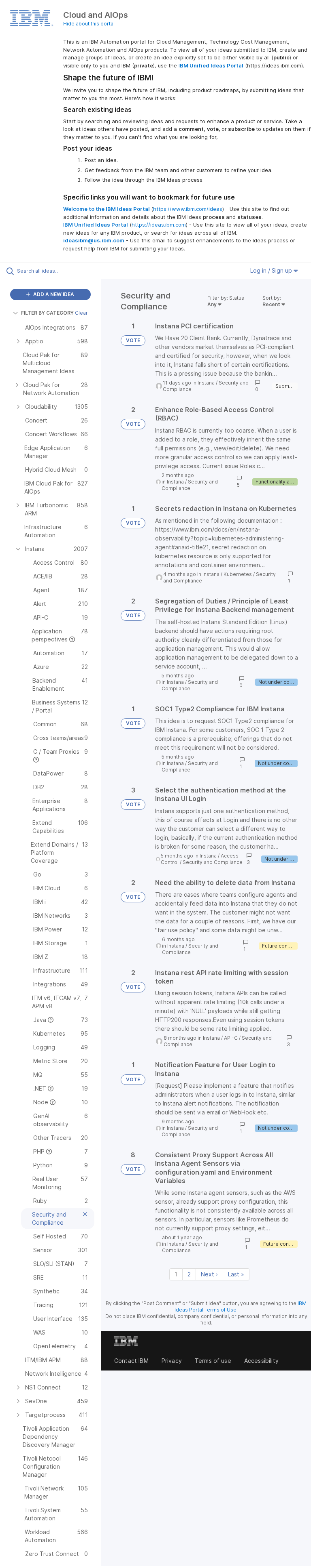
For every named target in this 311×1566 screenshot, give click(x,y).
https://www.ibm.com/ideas (187, 209)
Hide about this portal (89, 24)
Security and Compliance (190, 485)
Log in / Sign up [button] (272, 270)
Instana (206, 383)
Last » (236, 1274)
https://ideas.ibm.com (159, 224)
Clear (81, 313)
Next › (209, 1274)
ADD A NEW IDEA (53, 294)
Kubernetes (238, 574)
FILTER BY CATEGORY (47, 313)
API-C (231, 1038)
